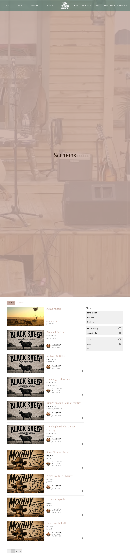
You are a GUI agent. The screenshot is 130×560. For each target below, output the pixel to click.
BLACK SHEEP (92, 313)
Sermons (50, 5)
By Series (20, 303)
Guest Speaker (104, 333)
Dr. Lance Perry (104, 328)
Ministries (35, 5)
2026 (104, 340)
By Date (11, 303)
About (20, 5)
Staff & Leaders (92, 5)
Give (82, 5)
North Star (91, 322)
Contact (76, 5)
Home (8, 5)
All (88, 349)
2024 (104, 344)
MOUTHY (90, 317)
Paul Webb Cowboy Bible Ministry (114, 5)
